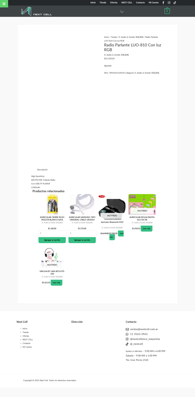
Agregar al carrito (52, 240)
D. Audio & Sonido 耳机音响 (131, 37)
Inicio (93, 3)
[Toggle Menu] (4, 3)
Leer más (146, 229)
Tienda (103, 3)
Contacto (140, 3)
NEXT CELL (126, 3)
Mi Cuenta (154, 3)
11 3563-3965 (139, 334)
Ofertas (113, 3)
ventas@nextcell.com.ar (144, 329)
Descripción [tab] (42, 170)
